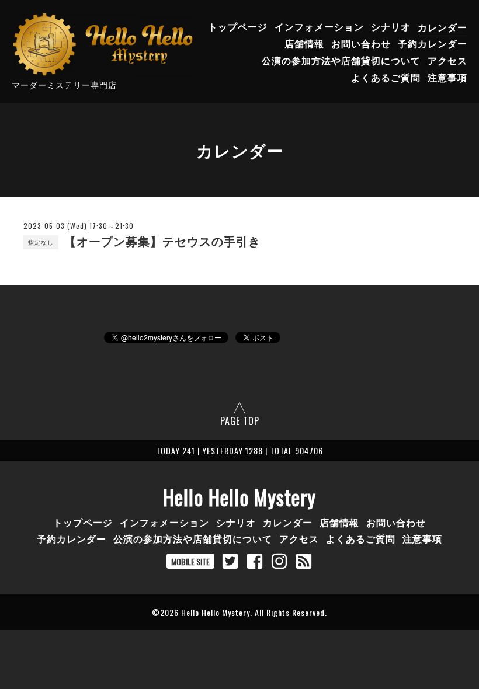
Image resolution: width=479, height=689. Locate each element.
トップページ (238, 27)
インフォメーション (319, 27)
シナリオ (391, 27)
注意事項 (447, 77)
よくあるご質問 (386, 77)
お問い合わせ (361, 44)
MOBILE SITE (190, 561)
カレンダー (442, 27)
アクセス (447, 60)
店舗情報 (304, 44)
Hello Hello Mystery (239, 497)
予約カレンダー (432, 44)
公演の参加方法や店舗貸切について (341, 60)
